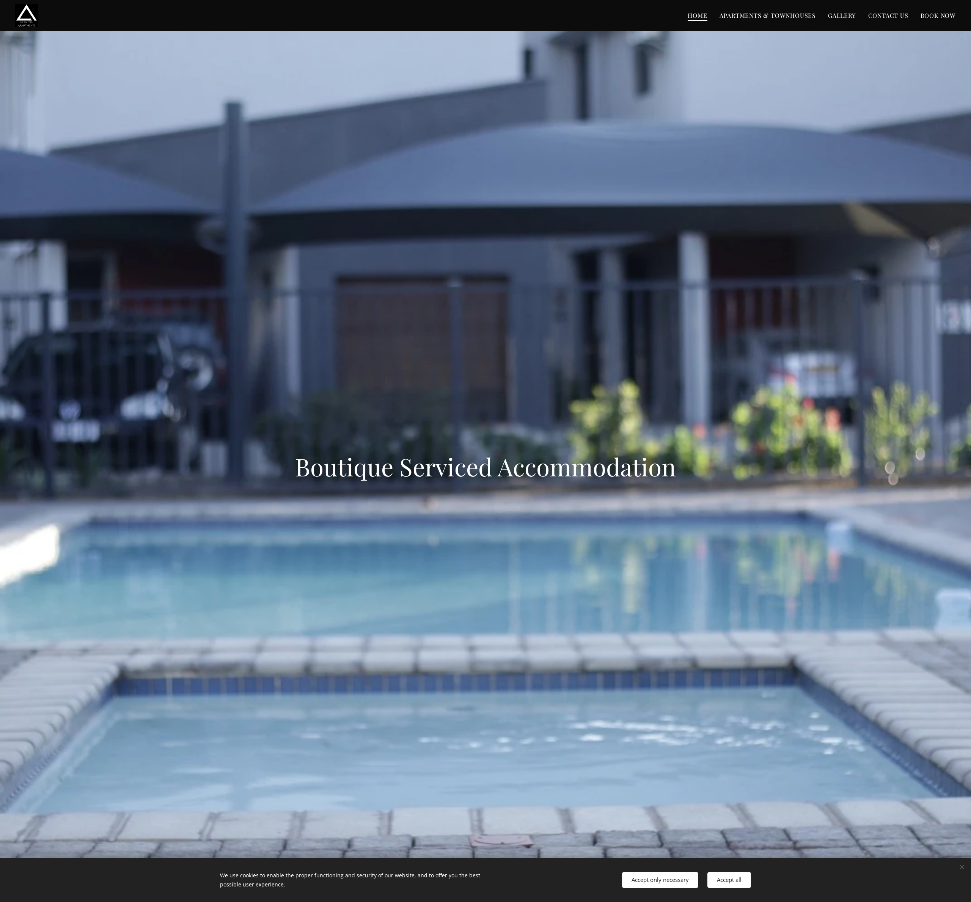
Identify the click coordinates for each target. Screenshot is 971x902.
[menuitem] (699, 15)
